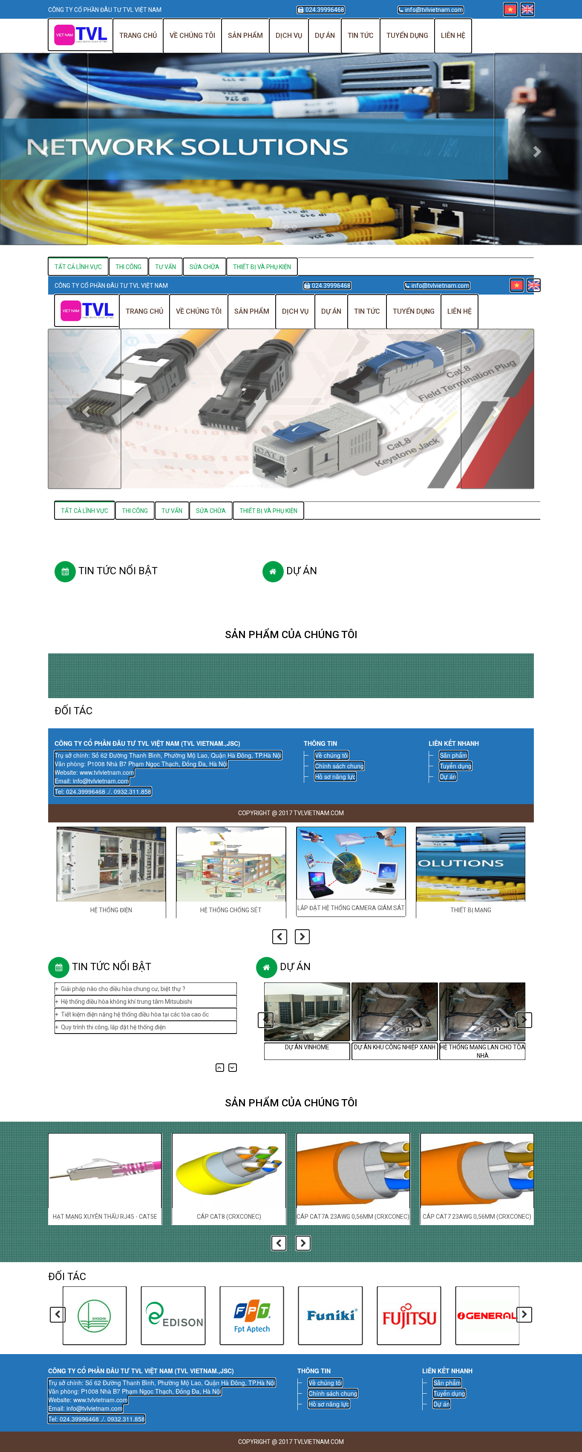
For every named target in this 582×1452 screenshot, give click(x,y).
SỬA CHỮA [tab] (211, 510)
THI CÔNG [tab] (135, 510)
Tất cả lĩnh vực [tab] (84, 510)
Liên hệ (453, 36)
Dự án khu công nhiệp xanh (394, 1047)
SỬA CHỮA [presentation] (204, 266)
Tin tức (361, 36)
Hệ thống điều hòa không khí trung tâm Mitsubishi (126, 993)
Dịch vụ (289, 36)
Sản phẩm (245, 36)
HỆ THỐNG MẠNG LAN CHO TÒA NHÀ (482, 1051)
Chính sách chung (339, 766)
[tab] (78, 266)
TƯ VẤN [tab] (171, 510)
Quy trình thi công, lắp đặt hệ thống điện (113, 1018)
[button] (43, 149)
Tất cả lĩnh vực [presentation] (78, 266)
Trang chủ (138, 36)
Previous (279, 936)
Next (302, 936)
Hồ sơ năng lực (335, 776)
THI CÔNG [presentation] (128, 266)
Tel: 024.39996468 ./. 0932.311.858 (103, 791)
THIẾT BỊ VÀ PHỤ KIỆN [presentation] (262, 266)
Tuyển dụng (407, 36)
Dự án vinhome (307, 1047)
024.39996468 (324, 9)
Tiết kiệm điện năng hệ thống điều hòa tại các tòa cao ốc (135, 1005)
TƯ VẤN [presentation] (165, 266)
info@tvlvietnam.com (434, 9)
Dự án (325, 36)
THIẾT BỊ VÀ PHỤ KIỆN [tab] (268, 510)
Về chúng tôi (192, 36)
